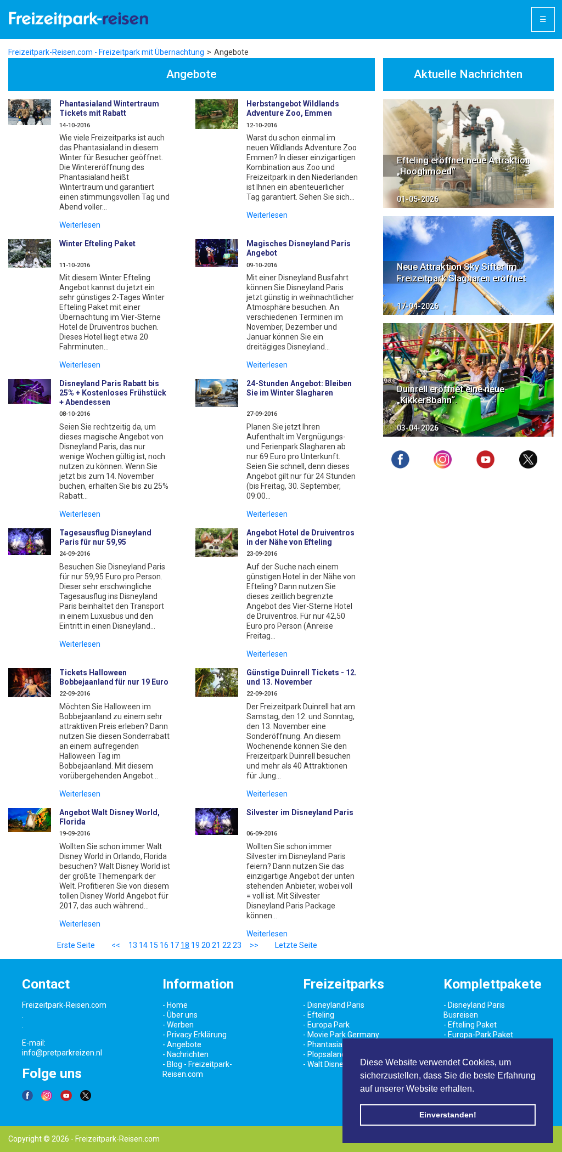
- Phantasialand (330, 1044)
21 (216, 945)
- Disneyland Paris (333, 1005)
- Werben (178, 1024)
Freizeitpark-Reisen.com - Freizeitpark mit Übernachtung (106, 52)
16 (164, 945)
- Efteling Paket (470, 1024)
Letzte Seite (296, 945)
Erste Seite (76, 945)
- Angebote (181, 1044)
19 (195, 945)
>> (254, 945)
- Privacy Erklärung (194, 1034)
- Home (175, 1005)
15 (153, 945)
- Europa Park (326, 1024)
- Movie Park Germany (341, 1034)
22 (226, 945)
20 (205, 945)
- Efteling (318, 1014)
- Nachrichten (185, 1054)
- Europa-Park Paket (478, 1034)
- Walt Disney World (336, 1064)
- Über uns (180, 1014)
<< (115, 945)
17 (174, 945)
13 (132, 945)
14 (143, 945)
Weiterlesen (79, 225)
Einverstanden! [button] (447, 1114)
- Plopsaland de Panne (341, 1054)
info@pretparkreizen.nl (62, 1052)
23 (237, 945)
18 (185, 945)
